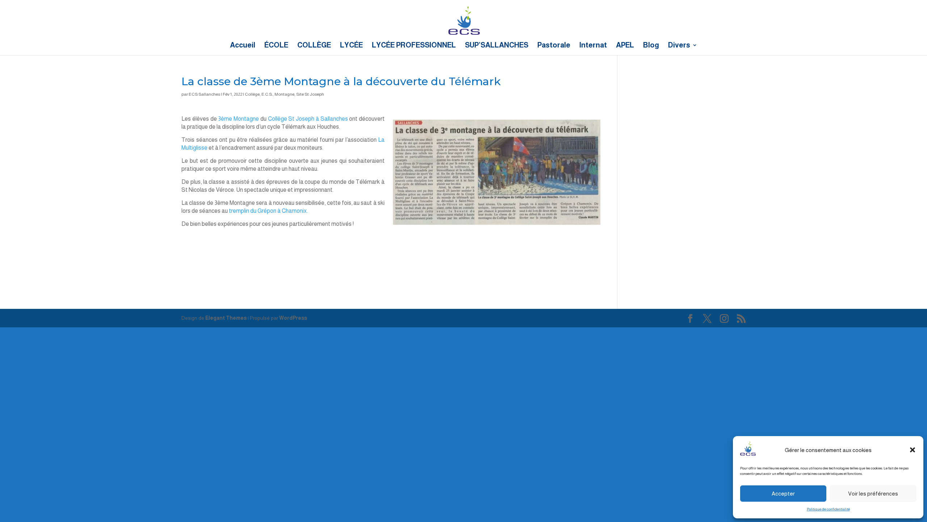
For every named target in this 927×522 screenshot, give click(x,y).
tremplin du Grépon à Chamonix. (268, 211)
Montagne (284, 94)
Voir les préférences (873, 493)
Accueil (242, 45)
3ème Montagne (238, 119)
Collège (252, 94)
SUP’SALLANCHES (496, 45)
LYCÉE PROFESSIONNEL (414, 45)
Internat (593, 45)
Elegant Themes (226, 318)
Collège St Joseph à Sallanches (308, 119)
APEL (625, 45)
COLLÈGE (314, 45)
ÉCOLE (276, 45)
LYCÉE (351, 45)
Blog (651, 45)
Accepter (783, 493)
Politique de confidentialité (828, 509)
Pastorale (553, 45)
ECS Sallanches (204, 94)
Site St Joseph (310, 94)
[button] (912, 449)
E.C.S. (267, 94)
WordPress (293, 318)
